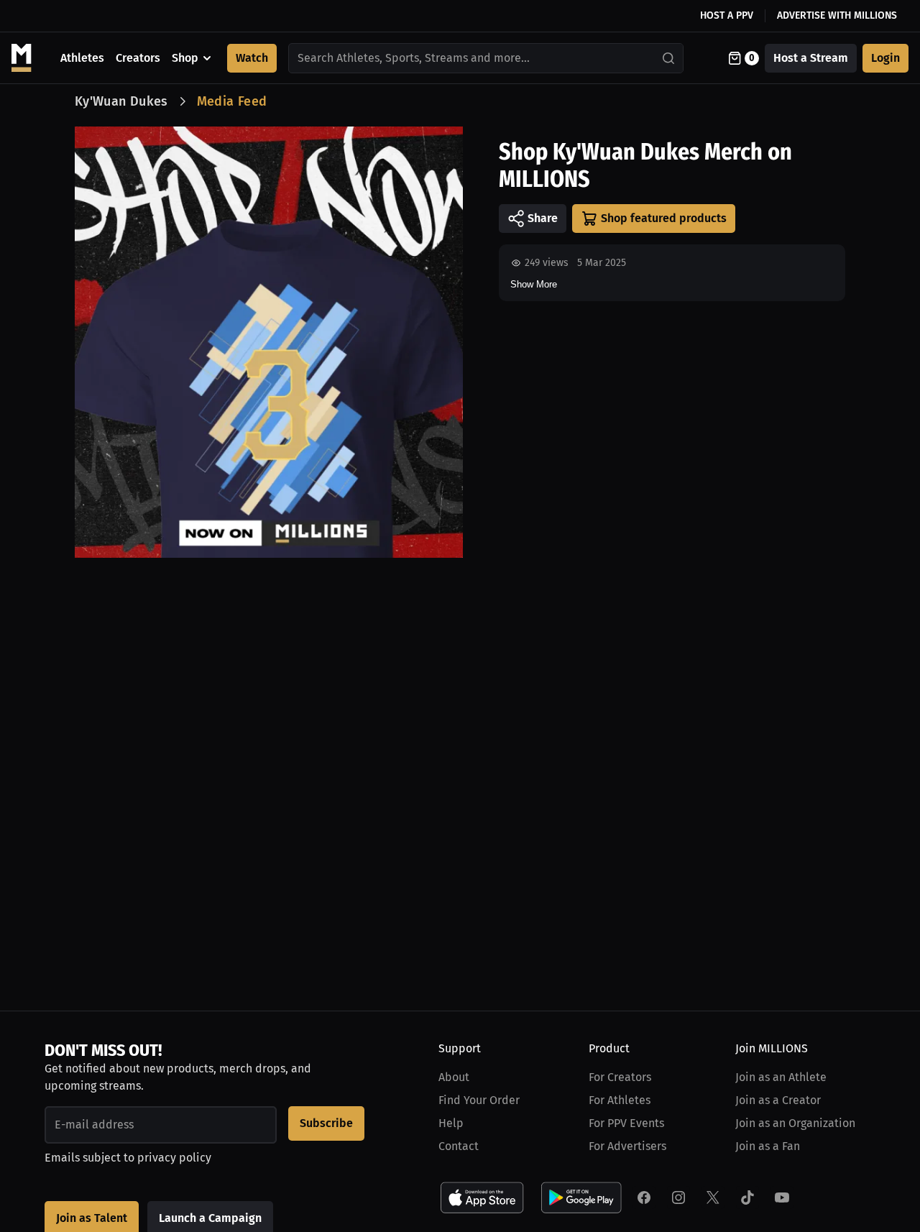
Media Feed (232, 101)
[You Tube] (782, 1197)
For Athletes (619, 1100)
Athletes (82, 58)
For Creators (620, 1077)
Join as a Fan (767, 1146)
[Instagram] (678, 1197)
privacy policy (174, 1157)
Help (451, 1123)
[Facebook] (644, 1197)
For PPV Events (626, 1123)
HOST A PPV (726, 15)
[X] (713, 1197)
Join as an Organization (795, 1123)
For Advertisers (627, 1146)
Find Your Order (479, 1100)
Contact (458, 1146)
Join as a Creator (778, 1100)
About (453, 1077)
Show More (533, 284)
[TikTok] (747, 1197)
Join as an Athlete (781, 1077)
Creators (138, 58)
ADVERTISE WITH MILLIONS (837, 15)
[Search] (669, 58)
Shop (185, 58)
